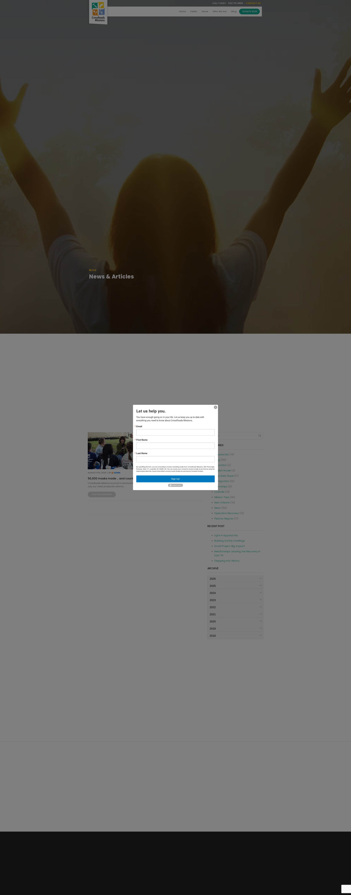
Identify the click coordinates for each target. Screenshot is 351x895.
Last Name (141, 453)
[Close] (215, 407)
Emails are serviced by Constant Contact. (189, 471)
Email (139, 426)
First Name (142, 440)
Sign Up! (175, 478)
